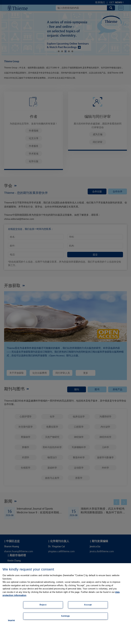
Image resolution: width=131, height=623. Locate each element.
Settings (65, 616)
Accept (88, 605)
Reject (43, 605)
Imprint (11, 620)
